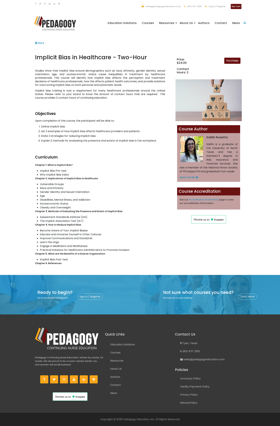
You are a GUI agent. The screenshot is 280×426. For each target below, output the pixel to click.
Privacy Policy (189, 395)
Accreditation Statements (203, 199)
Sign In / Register (90, 296)
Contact (221, 23)
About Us (186, 23)
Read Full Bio (188, 177)
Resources (166, 23)
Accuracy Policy (190, 378)
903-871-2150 (194, 6)
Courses (148, 23)
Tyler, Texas (189, 343)
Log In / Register (217, 6)
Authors (204, 23)
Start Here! (248, 296)
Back (40, 43)
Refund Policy (188, 403)
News (236, 23)
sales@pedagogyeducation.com (163, 6)
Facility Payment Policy (195, 386)
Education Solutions (122, 23)
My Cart (236, 6)
